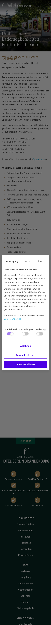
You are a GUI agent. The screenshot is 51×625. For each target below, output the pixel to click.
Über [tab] (40, 261)
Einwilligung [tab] (12, 261)
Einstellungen (26, 329)
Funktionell (11, 329)
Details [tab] (27, 261)
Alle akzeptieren (25, 364)
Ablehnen (25, 346)
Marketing (41, 329)
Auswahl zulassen (25, 355)
